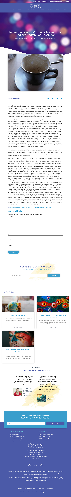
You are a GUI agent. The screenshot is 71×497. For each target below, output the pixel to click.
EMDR (19, 9)
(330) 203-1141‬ (35, 458)
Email (9, 240)
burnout (11, 207)
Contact (66, 9)
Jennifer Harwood (26, 207)
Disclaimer (20, 488)
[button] (48, 98)
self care (36, 207)
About (57, 9)
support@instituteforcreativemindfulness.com (35, 456)
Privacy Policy (41, 488)
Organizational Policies (30, 488)
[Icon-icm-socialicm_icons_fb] (29, 464)
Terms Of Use (50, 488)
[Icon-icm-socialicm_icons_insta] (35, 464)
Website (10, 245)
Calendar (41, 9)
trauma (41, 207)
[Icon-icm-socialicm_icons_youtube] (41, 464)
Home (14, 9)
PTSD (32, 207)
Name (9, 234)
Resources (50, 9)
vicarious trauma (47, 207)
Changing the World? (18, 315)
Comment (10, 216)
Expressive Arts (30, 9)
